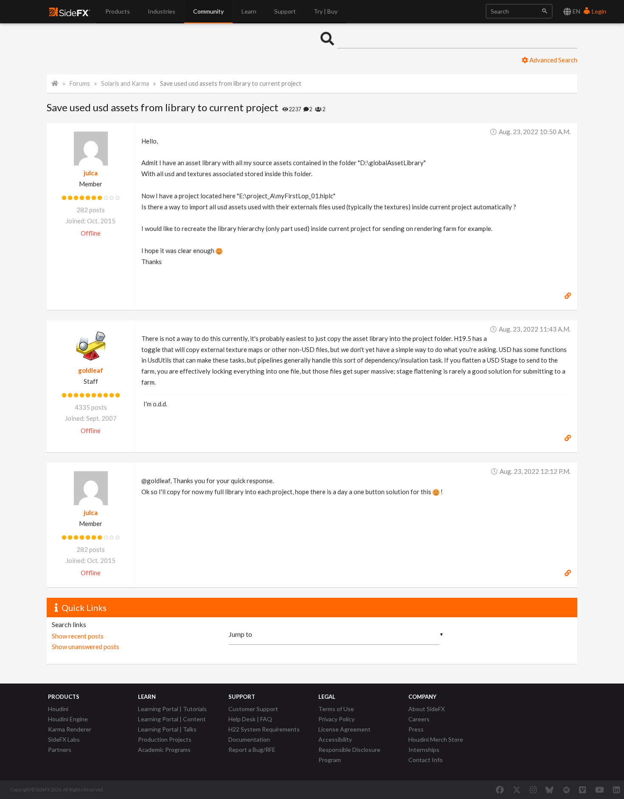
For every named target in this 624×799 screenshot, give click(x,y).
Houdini (58, 708)
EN (575, 11)
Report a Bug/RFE (251, 749)
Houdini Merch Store (435, 739)
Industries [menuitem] (161, 11)
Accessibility (335, 739)
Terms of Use (336, 708)
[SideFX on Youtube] (599, 790)
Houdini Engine (68, 719)
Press (416, 729)
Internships (423, 749)
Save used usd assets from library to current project (230, 83)
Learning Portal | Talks (167, 729)
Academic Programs (164, 749)
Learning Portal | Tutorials (172, 708)
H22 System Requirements (264, 729)
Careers (419, 719)
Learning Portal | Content (172, 719)
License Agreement (344, 729)
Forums (80, 83)
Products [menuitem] (117, 11)
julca (91, 173)
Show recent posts (78, 636)
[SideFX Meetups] (566, 790)
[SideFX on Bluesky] (549, 790)
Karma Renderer (69, 729)
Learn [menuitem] (249, 11)
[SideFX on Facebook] (500, 790)
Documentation (249, 739)
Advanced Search (552, 60)
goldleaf (90, 370)
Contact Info (425, 759)
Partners (59, 749)
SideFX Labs (64, 739)
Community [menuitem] (208, 11)
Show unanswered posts (85, 646)
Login (598, 11)
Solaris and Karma (125, 83)
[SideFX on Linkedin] (616, 790)
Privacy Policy (336, 719)
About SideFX (426, 708)
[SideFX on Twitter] (517, 790)
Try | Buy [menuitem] (325, 11)
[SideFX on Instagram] (533, 790)
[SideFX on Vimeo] (582, 790)
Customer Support (253, 708)
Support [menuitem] (285, 11)
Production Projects (164, 739)
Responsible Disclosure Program (349, 754)
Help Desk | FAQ (250, 719)
